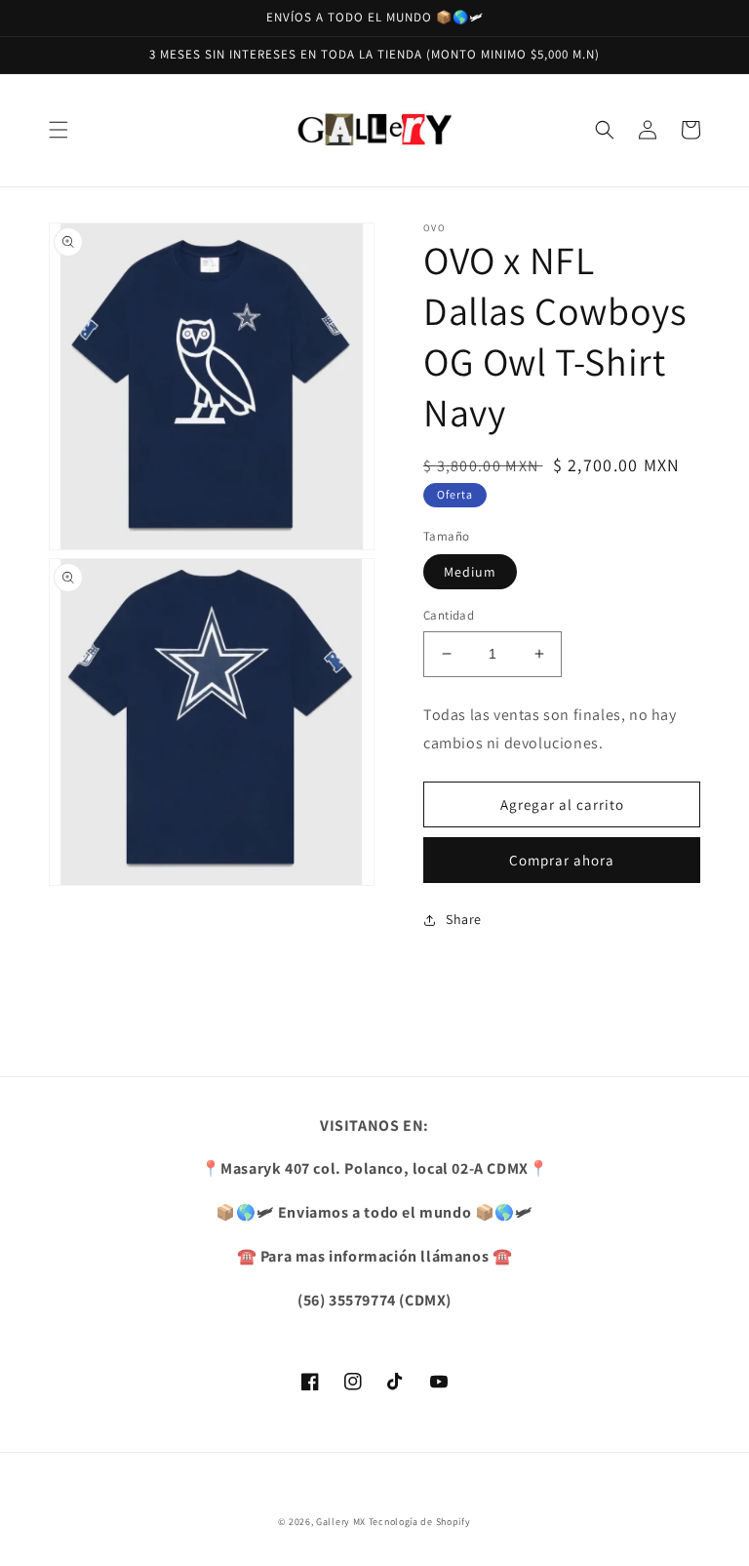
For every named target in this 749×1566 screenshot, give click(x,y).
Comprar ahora (561, 860)
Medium (470, 572)
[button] (58, 129)
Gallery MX (341, 1521)
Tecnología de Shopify (420, 1521)
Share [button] (464, 919)
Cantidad (448, 615)
